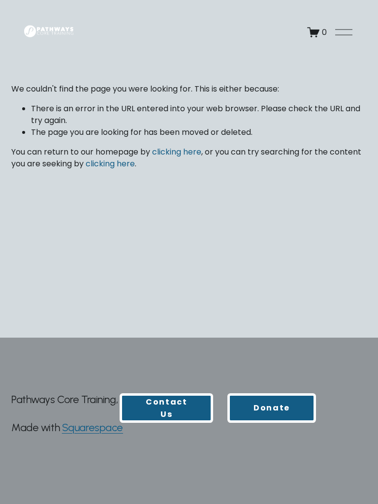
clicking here (176, 152)
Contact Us (166, 408)
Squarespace (92, 427)
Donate (271, 407)
